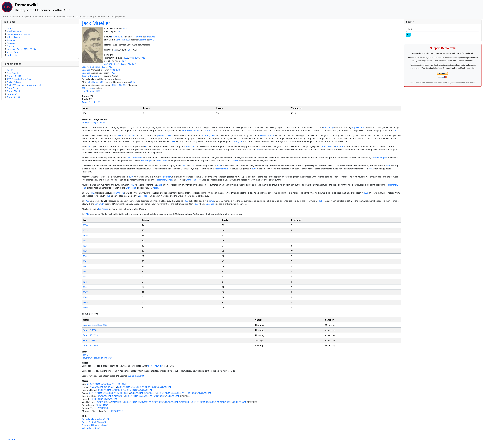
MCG (151, 39)
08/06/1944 (130, 396)
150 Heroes (87, 88)
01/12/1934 (103, 396)
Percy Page (328, 127)
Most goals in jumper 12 (93, 122)
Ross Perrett (13, 73)
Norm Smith (161, 160)
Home (5, 16)
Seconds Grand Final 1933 (95, 325)
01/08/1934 (103, 390)
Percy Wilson (13, 88)
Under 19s (12, 55)
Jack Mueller (96, 23)
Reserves (11, 43)
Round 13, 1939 (90, 335)
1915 (124, 28)
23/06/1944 (149, 393)
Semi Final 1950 (123, 39)
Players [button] (26, 16)
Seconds (86, 70)
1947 (85, 292)
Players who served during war (97, 357)
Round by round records (18, 34)
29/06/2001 (144, 390)
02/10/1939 (170, 402)
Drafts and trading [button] (85, 16)
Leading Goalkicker (91, 66)
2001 (119, 31)
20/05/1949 (225, 402)
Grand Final (131, 187)
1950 (366, 192)
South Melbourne (190, 130)
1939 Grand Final (135, 157)
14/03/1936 (95, 399)
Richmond (137, 36)
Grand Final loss (193, 179)
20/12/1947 (197, 402)
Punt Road (150, 36)
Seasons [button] (14, 16)
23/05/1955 (238, 402)
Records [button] (49, 16)
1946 (124, 60)
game (211, 200)
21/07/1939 (157, 402)
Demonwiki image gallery (94, 425)
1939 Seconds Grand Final (19, 79)
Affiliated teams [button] (64, 16)
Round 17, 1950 (90, 345)
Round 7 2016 (13, 91)
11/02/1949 (119, 384)
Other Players (13, 37)
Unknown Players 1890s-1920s (21, 49)
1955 (196, 204)
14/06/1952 (171, 396)
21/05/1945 (162, 393)
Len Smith (99, 204)
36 (129, 49)
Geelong (142, 39)
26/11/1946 (103, 408)
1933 (112, 70)
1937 (123, 63)
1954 (321, 200)
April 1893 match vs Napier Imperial (24, 85)
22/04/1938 (116, 402)
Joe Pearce (103, 209)
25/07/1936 (102, 402)
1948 (142, 57)
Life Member (88, 91)
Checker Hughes (379, 157)
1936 (109, 66)
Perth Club (190, 146)
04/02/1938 (108, 393)
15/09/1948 (158, 396)
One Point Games (15, 31)
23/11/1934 (109, 387)
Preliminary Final (164, 179)
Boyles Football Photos (93, 422)
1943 (98, 91)
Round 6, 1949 (89, 340)
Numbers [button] (102, 16)
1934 (104, 66)
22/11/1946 (117, 390)
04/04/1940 (136, 387)
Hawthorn (119, 192)
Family (85, 354)
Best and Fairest (111, 63)
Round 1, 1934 (118, 36)
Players (10, 46)
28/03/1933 (92, 384)
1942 (85, 266)
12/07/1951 (116, 411)
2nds (159, 184)
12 (114, 49)
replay (156, 187)
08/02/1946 (176, 393)
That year (237, 141)
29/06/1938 (135, 393)
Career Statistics (89, 102)
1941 (137, 57)
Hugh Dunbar (358, 127)
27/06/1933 (106, 384)
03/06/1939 (122, 387)
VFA (147, 146)
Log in (10, 439)
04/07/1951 (150, 387)
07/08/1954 (163, 387)
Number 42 (12, 94)
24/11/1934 (94, 393)
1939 (126, 57)
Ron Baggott (146, 160)
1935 (173, 141)
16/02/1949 (211, 402)
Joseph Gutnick (14, 52)
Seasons (11, 40)
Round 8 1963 (13, 97)
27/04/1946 (144, 396)
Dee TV (10, 70)
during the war (135, 375)
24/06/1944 (100, 405)
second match (267, 135)
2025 (132, 82)
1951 (108, 195)
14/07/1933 (95, 387)
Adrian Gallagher (15, 82)
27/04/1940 (117, 396)
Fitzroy (235, 160)
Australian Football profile (94, 419)
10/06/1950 (203, 393)
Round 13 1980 (14, 76)
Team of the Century (91, 76)
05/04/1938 (121, 393)
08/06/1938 (129, 402)
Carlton (207, 130)
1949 (118, 70)
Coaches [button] (37, 16)
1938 (90, 146)
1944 (254, 168)
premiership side (165, 135)
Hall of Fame (92, 82)
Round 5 (339, 146)
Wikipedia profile (90, 428)
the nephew (153, 365)
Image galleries (118, 16)
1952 (112, 73)
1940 (131, 57)
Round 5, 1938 (89, 330)
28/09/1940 (109, 399)
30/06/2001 (130, 390)
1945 (370, 168)
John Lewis (327, 146)
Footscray (166, 176)
